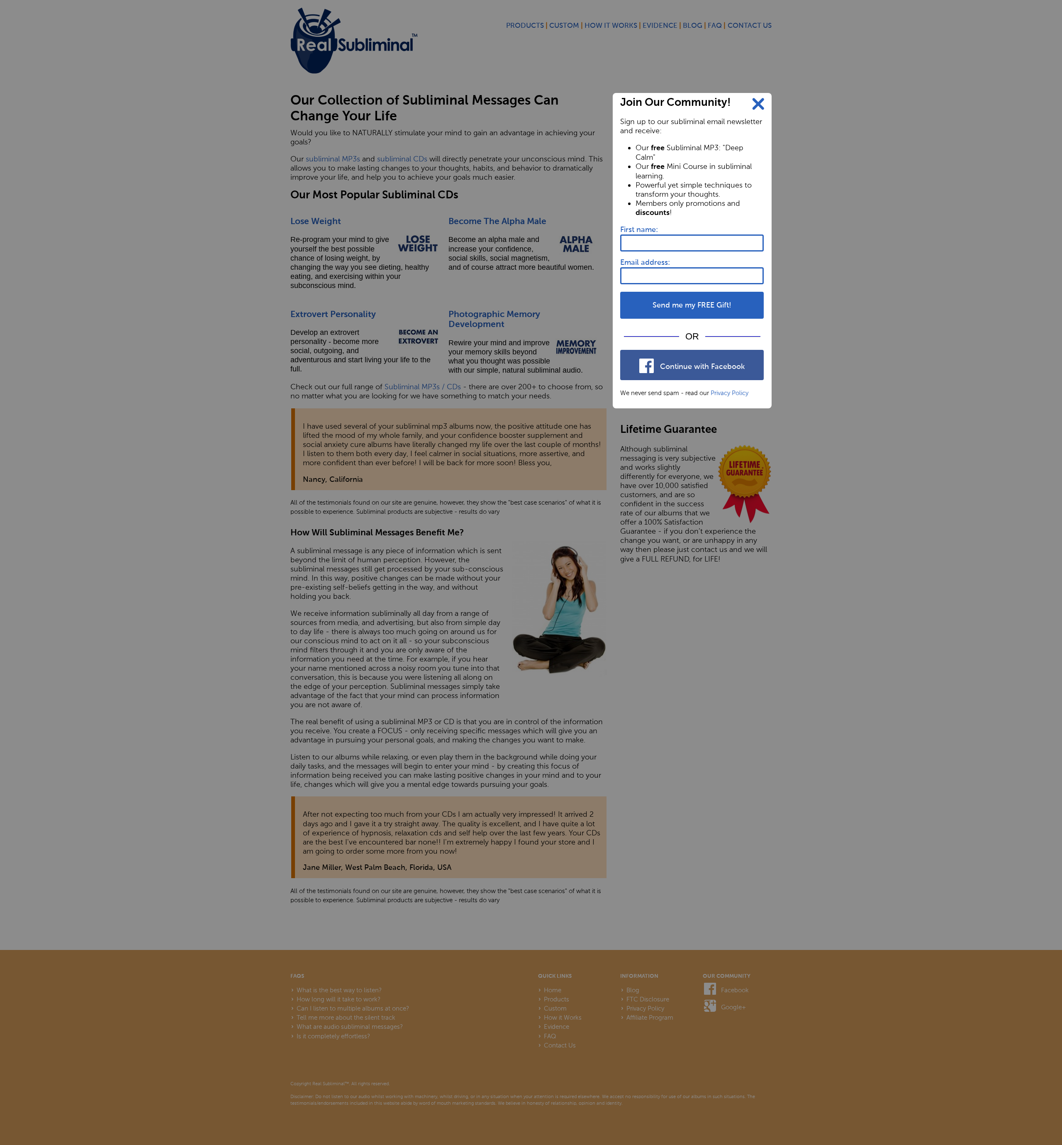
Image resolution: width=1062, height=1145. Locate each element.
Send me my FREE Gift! (692, 305)
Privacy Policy (729, 393)
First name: (639, 230)
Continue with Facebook (701, 367)
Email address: (645, 262)
